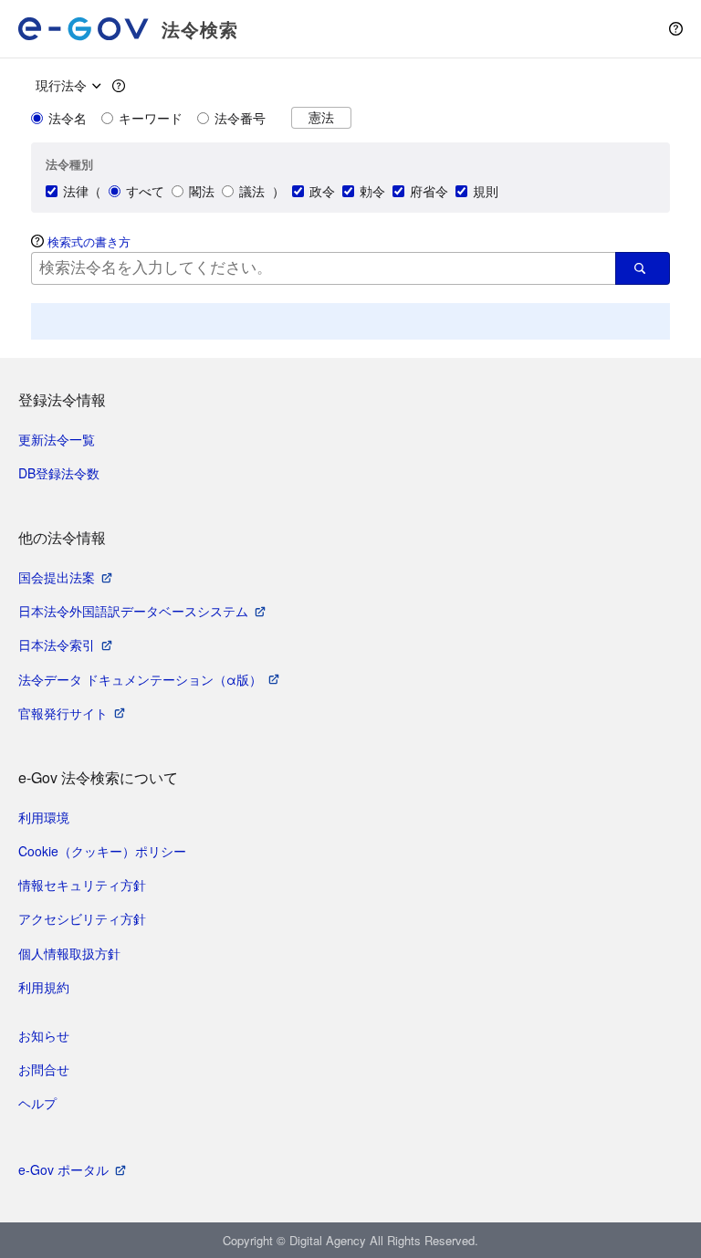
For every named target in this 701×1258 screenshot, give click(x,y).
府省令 (429, 191)
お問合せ (43, 1069)
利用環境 (43, 817)
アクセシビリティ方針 (82, 918)
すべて (145, 191)
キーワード (151, 118)
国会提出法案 (56, 577)
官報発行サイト (63, 713)
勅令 (372, 191)
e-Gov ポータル (63, 1169)
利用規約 (43, 987)
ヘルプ (37, 1103)
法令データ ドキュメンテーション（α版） (140, 679)
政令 (322, 191)
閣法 (201, 191)
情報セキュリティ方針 (82, 884)
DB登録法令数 (58, 473)
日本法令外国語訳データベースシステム (133, 611)
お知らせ (43, 1035)
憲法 (321, 117)
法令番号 (240, 118)
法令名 (67, 118)
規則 (485, 191)
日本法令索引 (56, 644)
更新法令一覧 (56, 439)
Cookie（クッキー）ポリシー (102, 851)
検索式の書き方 (89, 241)
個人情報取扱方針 (69, 953)
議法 (252, 191)
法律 (76, 191)
